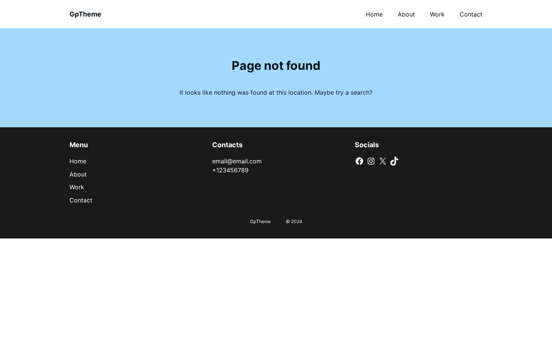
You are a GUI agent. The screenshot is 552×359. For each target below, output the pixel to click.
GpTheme (85, 14)
